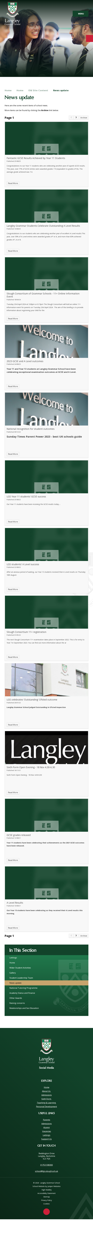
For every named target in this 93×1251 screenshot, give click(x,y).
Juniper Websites (54, 1186)
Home (8, 90)
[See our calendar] (89, 38)
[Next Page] (76, 118)
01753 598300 (46, 1165)
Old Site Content (38, 90)
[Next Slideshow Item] (79, 69)
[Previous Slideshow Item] (72, 69)
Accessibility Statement (47, 1193)
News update (61, 90)
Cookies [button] (46, 1204)
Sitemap (46, 1197)
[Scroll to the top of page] (46, 1211)
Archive (83, 117)
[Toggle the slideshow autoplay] (85, 69)
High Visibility (47, 1190)
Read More (13, 183)
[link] (71, 118)
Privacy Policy (46, 1200)
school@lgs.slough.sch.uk (46, 1171)
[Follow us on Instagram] (46, 1073)
